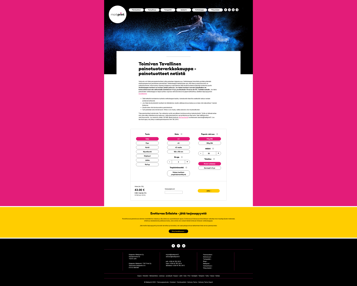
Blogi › (205, 261)
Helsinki (145, 276)
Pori (189, 276)
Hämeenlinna (153, 276)
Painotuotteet (136, 10)
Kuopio (175, 276)
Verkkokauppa (199, 10)
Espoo (139, 276)
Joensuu (161, 276)
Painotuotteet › (208, 255)
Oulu (185, 276)
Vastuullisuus (152, 10)
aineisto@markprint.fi (173, 257)
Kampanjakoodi (170, 189)
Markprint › (206, 263)
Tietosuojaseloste (163, 282)
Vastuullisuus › (208, 266)
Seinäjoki (194, 276)
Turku (207, 276)
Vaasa (212, 276)
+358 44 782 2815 (179, 265)
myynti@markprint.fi (172, 254)
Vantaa (217, 276)
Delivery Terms (192, 282)
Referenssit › (207, 257)
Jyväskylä (169, 276)
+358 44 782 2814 (176, 263)
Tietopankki (168, 10)
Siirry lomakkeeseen (178, 231)
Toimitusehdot (181, 282)
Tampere (201, 276)
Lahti (180, 276)
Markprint (184, 10)
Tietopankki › (207, 259)
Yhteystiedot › (207, 268)
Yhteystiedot (215, 10)
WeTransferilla (183, 117)
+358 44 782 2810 (175, 261)
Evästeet (173, 282)
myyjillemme (143, 94)
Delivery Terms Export (205, 282)
